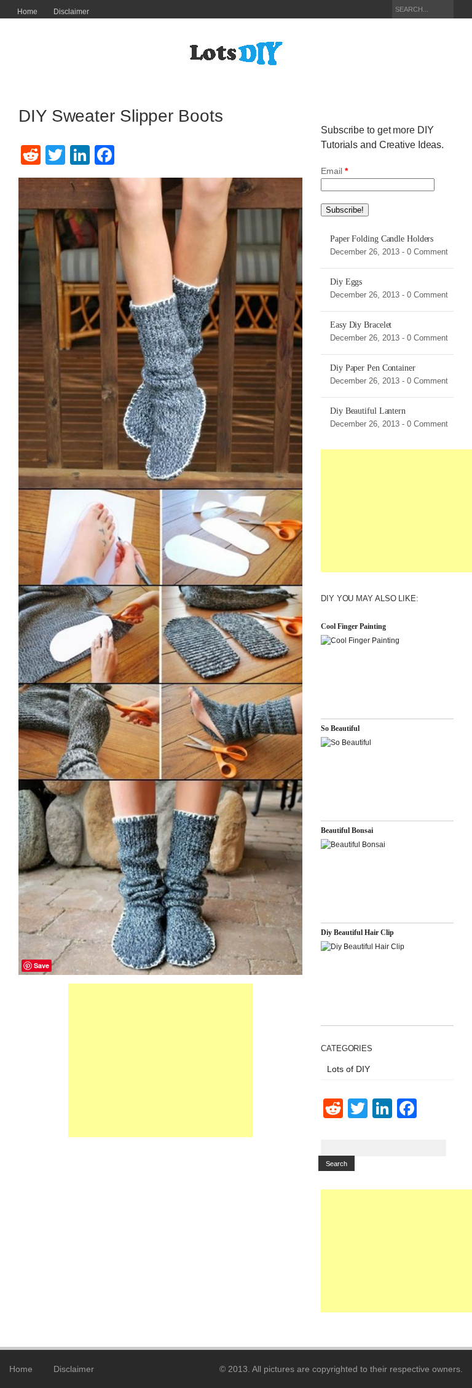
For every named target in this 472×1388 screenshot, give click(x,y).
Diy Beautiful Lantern (368, 411)
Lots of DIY (348, 1069)
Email (334, 171)
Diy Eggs (346, 281)
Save (41, 965)
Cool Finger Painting (353, 626)
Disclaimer (71, 11)
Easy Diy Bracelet (360, 324)
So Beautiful (340, 728)
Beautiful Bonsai (347, 830)
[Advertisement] (160, 1060)
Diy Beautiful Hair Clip (357, 932)
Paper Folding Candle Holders (381, 238)
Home (27, 11)
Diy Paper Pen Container (372, 368)
